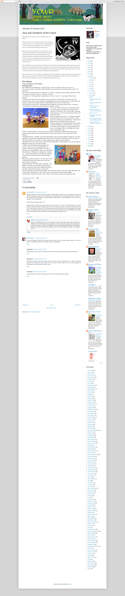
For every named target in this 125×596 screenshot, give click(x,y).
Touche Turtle (91, 557)
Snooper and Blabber (93, 546)
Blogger (69, 584)
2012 (89, 139)
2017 (89, 128)
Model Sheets (91, 520)
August (91, 80)
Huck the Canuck (93, 113)
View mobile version (51, 308)
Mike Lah (90, 516)
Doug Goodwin (91, 417)
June (90, 84)
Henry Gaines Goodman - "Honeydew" (99, 335)
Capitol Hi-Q (91, 400)
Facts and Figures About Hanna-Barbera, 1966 (95, 119)
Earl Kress (90, 421)
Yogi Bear (90, 566)
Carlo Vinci (90, 402)
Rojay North (91, 538)
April (90, 88)
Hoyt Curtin (90, 452)
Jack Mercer (91, 462)
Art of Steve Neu (92, 351)
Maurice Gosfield (92, 510)
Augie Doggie (91, 385)
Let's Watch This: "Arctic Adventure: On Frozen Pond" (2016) (99, 270)
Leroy (89, 497)
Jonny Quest (91, 490)
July (90, 82)
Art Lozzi (90, 381)
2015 (89, 133)
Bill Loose (90, 392)
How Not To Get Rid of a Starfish (98, 157)
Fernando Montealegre (93, 430)
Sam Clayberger (92, 542)
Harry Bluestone (92, 447)
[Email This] (24, 182)
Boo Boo (90, 398)
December (92, 78)
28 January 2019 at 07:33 (41, 220)
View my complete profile (97, 35)
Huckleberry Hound (92, 454)
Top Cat (90, 555)
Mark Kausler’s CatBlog (94, 298)
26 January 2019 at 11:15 (40, 192)
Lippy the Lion (91, 501)
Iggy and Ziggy (91, 456)
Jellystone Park (91, 469)
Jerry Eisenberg (92, 471)
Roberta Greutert (92, 537)
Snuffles (91, 97)
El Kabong (90, 424)
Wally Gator (90, 561)
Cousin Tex (90, 406)
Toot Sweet (90, 553)
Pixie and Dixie (91, 529)
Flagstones (90, 434)
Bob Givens (90, 396)
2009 (89, 146)
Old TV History (92, 171)
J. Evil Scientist (91, 460)
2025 (89, 63)
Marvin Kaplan (91, 508)
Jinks (89, 480)
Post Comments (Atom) (34, 312)
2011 (89, 141)
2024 (89, 65)
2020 (89, 74)
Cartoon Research (93, 196)
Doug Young (91, 419)
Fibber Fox (90, 432)
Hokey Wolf (90, 449)
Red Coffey (90, 535)
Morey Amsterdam (92, 522)
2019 (89, 76)
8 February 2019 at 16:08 (39, 271)
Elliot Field (90, 426)
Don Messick (91, 413)
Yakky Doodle (91, 565)
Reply (28, 213)
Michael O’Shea (92, 514)
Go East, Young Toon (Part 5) (95, 197)
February (91, 93)
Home (51, 305)
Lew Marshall (91, 499)
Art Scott (90, 383)
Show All (101, 362)
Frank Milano (91, 437)
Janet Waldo (91, 465)
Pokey (32, 220)
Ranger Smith (91, 533)
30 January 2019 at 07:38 (39, 259)
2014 (89, 135)
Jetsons (28, 179)
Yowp (29, 178)
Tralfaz (90, 154)
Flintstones (90, 435)
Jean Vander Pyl (92, 467)
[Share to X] (27, 182)
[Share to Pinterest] (31, 182)
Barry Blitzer (91, 387)
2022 (89, 69)
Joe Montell (90, 484)
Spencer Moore (91, 550)
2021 (89, 71)
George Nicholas (92, 443)
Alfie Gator (90, 374)
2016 (89, 131)
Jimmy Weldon (91, 479)
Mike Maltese (91, 518)
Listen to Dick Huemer (93, 286)
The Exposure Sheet (93, 229)
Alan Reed (90, 370)
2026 (89, 61)
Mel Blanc (90, 512)
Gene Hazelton (91, 439)
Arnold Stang (91, 377)
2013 (89, 137)
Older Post (77, 305)
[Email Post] (37, 178)
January (91, 95)
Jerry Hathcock (91, 473)
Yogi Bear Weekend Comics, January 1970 (95, 122)
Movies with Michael (93, 246)
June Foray (90, 493)
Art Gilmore (90, 379)
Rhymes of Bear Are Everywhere (94, 106)
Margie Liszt (91, 507)
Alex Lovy (90, 372)
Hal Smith (90, 445)
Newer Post (25, 305)
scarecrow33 (30, 192)
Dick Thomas (91, 411)
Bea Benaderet (91, 389)
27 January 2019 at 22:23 (40, 238)
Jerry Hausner (91, 475)
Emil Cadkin (91, 428)
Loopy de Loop (91, 503)
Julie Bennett (91, 492)
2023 (89, 67)
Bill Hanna (90, 391)
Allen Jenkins (91, 376)
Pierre (89, 527)
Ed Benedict (91, 422)
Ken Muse (90, 495)
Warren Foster (91, 563)
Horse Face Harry (92, 450)
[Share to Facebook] (29, 182)
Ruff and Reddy (91, 540)
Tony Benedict (91, 551)
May (90, 86)
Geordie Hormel (92, 441)
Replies (30, 217)
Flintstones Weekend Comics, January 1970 (95, 110)
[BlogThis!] (25, 182)
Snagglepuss (91, 544)
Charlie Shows (91, 404)
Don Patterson (91, 415)
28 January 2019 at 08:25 (39, 249)
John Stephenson (92, 488)
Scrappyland (91, 284)
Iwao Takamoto (91, 458)
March (91, 90)
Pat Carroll (90, 523)
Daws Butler (91, 407)
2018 (89, 126)
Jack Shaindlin (91, 464)
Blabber (90, 394)
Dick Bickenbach (92, 409)
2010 (89, 143)
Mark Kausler (30, 238)
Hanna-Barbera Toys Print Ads (99, 232)
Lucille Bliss (91, 505)
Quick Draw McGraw (93, 531)
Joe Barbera (91, 482)
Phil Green (90, 525)
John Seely (90, 486)
